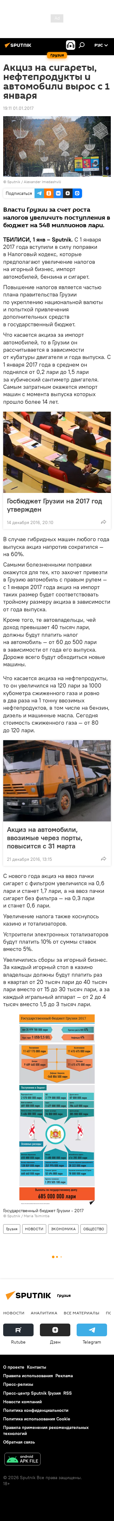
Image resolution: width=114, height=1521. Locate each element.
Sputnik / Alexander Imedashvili (34, 181)
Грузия (11, 1228)
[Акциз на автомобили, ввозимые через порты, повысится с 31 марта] (57, 780)
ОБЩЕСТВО (93, 1228)
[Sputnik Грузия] (19, 47)
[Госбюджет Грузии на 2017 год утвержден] (57, 452)
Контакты (36, 1367)
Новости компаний (22, 1402)
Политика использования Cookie (36, 1419)
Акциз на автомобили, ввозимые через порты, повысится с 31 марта (45, 837)
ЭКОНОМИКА (63, 1228)
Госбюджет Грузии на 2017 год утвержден (54, 505)
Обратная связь (19, 1442)
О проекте (13, 1367)
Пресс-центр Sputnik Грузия (32, 1393)
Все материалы (81, 1313)
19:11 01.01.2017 (18, 108)
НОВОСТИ (34, 1228)
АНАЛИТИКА (44, 1313)
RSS (67, 1393)
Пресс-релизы (18, 1384)
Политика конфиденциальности (35, 1410)
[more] (103, 521)
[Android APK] (22, 1460)
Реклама (64, 1375)
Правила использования (28, 1375)
